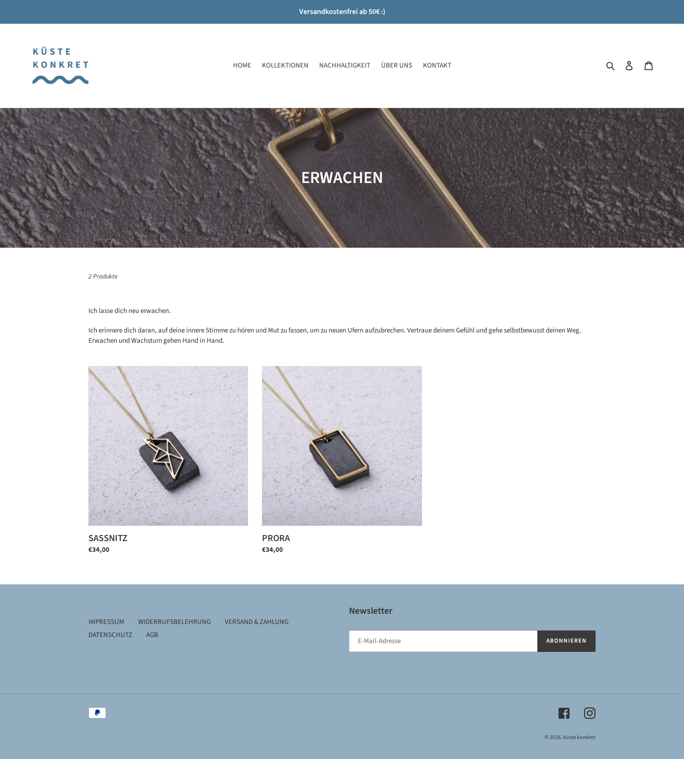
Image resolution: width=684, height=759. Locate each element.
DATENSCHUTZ (110, 635)
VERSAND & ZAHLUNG (256, 622)
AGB (152, 635)
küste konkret (579, 737)
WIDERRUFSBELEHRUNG (174, 622)
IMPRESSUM (106, 622)
